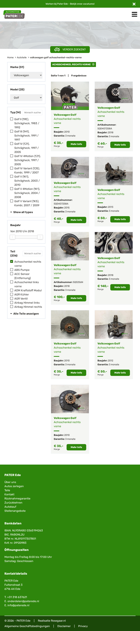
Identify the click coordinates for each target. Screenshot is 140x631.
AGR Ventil (21, 298)
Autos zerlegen (14, 486)
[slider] (12, 237)
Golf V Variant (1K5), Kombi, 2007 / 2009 (26, 203)
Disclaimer (64, 626)
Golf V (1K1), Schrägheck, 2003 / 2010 (27, 180)
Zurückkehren (13, 502)
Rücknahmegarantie (17, 498)
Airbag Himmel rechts (28, 306)
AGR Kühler (21, 294)
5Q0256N (78, 282)
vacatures (88, 3)
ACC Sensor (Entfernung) (22, 276)
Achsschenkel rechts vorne (27, 263)
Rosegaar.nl (58, 620)
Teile (7, 490)
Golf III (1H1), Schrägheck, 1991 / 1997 (26, 135)
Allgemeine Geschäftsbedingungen (27, 626)
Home (10, 57)
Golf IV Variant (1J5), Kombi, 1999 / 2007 (27, 170)
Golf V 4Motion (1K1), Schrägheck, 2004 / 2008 (27, 193)
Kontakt (9, 494)
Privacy (83, 626)
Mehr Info (76, 144)
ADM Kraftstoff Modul (28, 290)
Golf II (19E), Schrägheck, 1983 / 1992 (26, 123)
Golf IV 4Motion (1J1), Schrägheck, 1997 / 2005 (27, 160)
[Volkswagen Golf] (70, 96)
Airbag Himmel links (27, 302)
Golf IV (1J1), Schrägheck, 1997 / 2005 (26, 148)
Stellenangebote (15, 510)
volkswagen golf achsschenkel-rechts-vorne (56, 57)
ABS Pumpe (22, 270)
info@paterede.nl (18, 605)
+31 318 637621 (17, 597)
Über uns (10, 482)
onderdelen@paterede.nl (23, 601)
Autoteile (22, 57)
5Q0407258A (104, 128)
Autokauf (10, 506)
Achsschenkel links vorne (26, 284)
